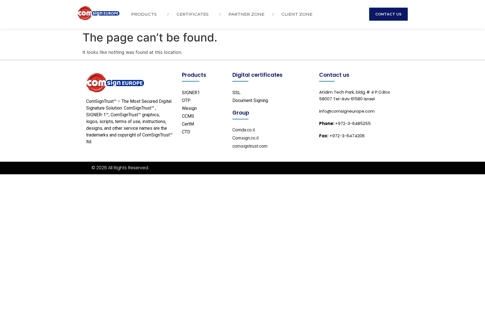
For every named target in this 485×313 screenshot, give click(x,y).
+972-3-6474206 (342, 136)
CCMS (188, 116)
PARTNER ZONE (246, 14)
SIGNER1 (191, 92)
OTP (186, 100)
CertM (188, 124)
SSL (236, 92)
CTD (186, 132)
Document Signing (250, 100)
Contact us (334, 75)
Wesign (189, 108)
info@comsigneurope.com (347, 111)
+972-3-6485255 (345, 123)
